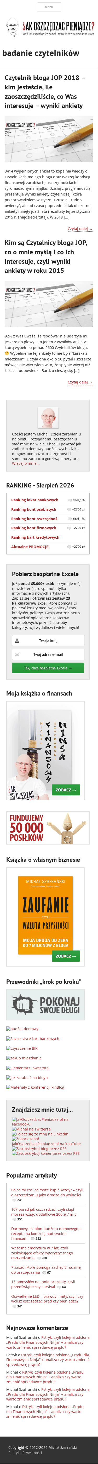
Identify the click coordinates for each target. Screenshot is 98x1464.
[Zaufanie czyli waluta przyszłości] (45, 965)
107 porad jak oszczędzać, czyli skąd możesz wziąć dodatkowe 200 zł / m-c (43, 1214)
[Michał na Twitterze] (31, 1129)
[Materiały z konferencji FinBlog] (35, 1087)
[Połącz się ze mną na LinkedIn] (40, 1134)
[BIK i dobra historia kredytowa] (22, 1048)
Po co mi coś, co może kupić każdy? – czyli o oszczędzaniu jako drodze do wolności (47, 1194)
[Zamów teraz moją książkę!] (45, 798)
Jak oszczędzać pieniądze (49, 27)
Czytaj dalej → (80, 228)
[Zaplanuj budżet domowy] (22, 1028)
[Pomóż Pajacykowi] (48, 843)
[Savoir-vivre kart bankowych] (32, 1038)
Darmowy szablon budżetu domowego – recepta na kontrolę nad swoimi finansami (46, 1233)
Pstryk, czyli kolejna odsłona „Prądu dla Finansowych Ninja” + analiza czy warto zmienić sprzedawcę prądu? (48, 1342)
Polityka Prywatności (25, 1452)
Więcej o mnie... (26, 463)
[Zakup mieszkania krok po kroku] (24, 1057)
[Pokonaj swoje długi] (45, 1019)
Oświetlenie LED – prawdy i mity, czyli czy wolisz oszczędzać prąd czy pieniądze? (47, 1301)
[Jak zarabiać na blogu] (27, 1077)
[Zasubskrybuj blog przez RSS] (39, 1148)
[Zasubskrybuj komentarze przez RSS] (46, 1153)
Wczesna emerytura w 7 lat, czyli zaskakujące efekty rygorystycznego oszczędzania (42, 1252)
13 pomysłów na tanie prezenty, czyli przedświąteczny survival (43, 1284)
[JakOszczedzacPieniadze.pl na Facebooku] (48, 1124)
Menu (49, 7)
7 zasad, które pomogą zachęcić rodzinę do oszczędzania (46, 1270)
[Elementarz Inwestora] (27, 1067)
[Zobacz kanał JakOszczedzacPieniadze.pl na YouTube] (48, 1143)
